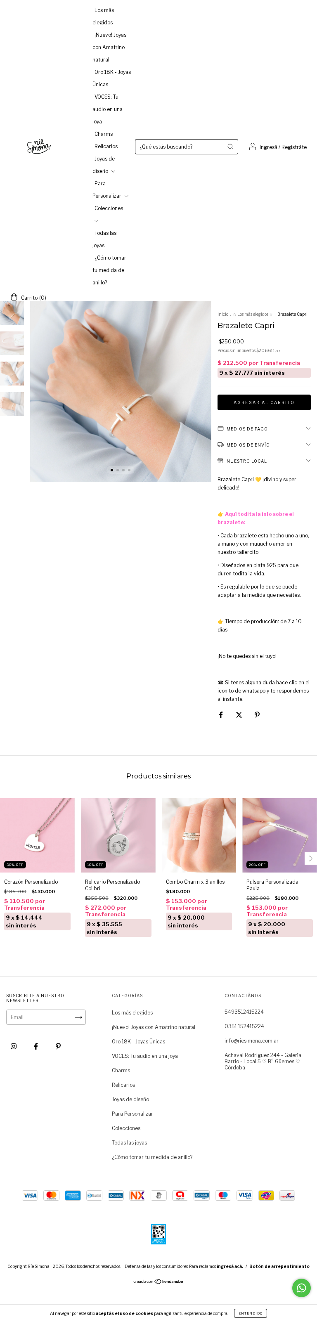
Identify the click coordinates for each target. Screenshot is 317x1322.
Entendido (251, 1313)
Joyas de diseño (130, 1099)
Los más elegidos (132, 1013)
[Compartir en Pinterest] (257, 715)
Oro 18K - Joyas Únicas (138, 1041)
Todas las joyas (129, 1143)
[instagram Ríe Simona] (14, 1046)
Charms (104, 134)
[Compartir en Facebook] (221, 715)
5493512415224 (244, 1012)
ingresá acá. (230, 1266)
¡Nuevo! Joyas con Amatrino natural (109, 47)
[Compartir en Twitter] (240, 715)
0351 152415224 (244, 1026)
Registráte (294, 147)
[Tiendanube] (159, 1282)
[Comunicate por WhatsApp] (301, 1288)
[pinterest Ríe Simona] (58, 1046)
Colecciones (126, 1128)
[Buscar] (230, 147)
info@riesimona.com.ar (252, 1041)
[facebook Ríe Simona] (36, 1046)
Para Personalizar (132, 1114)
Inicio (223, 314)
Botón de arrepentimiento (279, 1266)
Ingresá (268, 147)
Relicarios (106, 146)
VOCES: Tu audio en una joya (107, 109)
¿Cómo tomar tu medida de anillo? (109, 270)
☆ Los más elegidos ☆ (253, 314)
